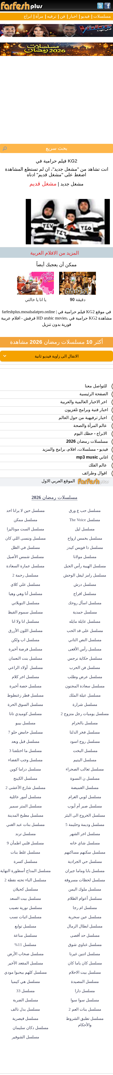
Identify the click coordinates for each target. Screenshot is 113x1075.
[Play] (56, 537)
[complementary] (56, 537)
